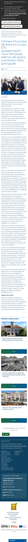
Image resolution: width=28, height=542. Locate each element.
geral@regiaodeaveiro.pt (14, 489)
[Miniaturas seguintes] (25, 93)
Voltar (6, 434)
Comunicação (9, 31)
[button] (17, 93)
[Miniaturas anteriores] (13, 93)
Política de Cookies (13, 514)
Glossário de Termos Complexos (13, 517)
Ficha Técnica (12, 515)
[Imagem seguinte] (24, 81)
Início (2, 31)
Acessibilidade (13, 519)
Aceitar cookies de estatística (11, 22)
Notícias (18, 31)
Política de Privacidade (13, 512)
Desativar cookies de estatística (12, 26)
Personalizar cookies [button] (9, 18)
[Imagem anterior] (4, 81)
